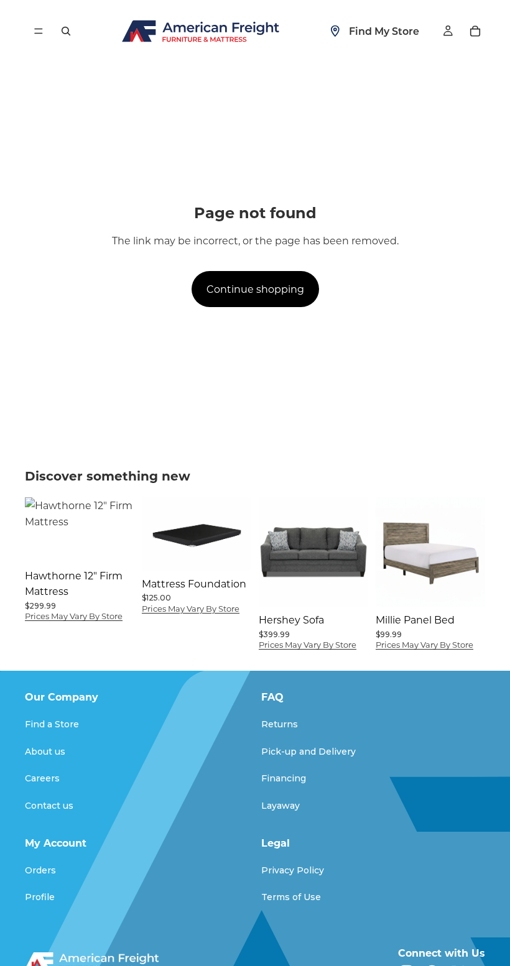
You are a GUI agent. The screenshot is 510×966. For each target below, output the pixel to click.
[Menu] (38, 31)
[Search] (66, 31)
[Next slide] (237, 534)
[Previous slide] (155, 534)
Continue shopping (255, 288)
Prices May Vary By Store (74, 615)
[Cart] (475, 31)
